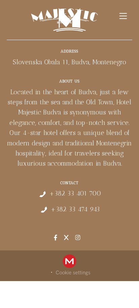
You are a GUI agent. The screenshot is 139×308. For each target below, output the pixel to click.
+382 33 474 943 (75, 209)
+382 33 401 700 (75, 193)
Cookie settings (73, 273)
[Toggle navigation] (123, 16)
